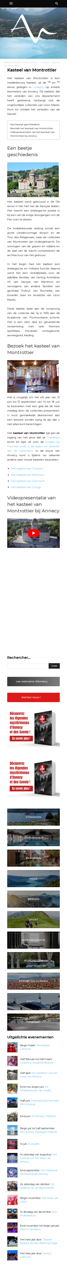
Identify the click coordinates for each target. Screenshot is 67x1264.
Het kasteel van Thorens (27, 468)
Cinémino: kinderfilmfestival (36, 1062)
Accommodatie (33, 940)
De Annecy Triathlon (43, 1116)
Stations (33, 1001)
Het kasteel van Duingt (26, 487)
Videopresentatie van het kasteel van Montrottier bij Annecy (32, 134)
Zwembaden (33, 837)
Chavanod (53, 437)
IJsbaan (34, 1022)
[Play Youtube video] (33, 533)
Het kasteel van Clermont (27, 481)
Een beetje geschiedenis (25, 124)
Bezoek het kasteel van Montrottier (31, 128)
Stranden (33, 817)
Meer (33, 878)
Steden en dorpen (33, 981)
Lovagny (45, 62)
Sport (33, 919)
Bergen (33, 899)
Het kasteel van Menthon (27, 474)
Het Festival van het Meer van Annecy (38, 1158)
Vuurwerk (33, 1143)
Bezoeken (33, 858)
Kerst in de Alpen (30, 1229)
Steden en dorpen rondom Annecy (20, 62)
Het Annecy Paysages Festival (38, 1131)
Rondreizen (33, 960)
